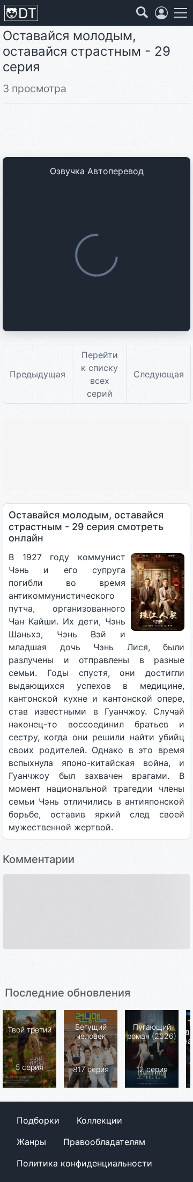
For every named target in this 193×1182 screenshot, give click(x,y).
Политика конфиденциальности (84, 1163)
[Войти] (161, 12)
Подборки (38, 1120)
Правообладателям (104, 1141)
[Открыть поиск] (142, 13)
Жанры (31, 1141)
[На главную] (21, 13)
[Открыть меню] (181, 13)
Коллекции (99, 1120)
